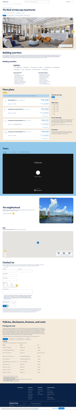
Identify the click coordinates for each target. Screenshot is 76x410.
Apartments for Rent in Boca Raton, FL (36, 405)
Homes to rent (30, 387)
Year (11, 283)
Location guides (30, 395)
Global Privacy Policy (7, 298)
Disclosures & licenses (50, 392)
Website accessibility (50, 397)
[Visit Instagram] (23, 403)
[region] (38, 408)
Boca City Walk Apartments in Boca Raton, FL (21, 405)
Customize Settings (55, 408)
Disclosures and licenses (51, 387)
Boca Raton (29, 405)
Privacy (48, 389)
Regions (39, 392)
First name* (4, 269)
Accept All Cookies (61, 408)
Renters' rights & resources (51, 394)
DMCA (48, 395)
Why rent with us (30, 397)
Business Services (40, 389)
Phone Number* (5, 273)
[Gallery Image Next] (73, 31)
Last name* (20, 269)
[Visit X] (26, 403)
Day (7, 283)
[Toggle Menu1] (72, 2)
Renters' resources (30, 394)
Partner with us (40, 387)
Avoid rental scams (30, 389)
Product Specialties (40, 394)
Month (4, 283)
